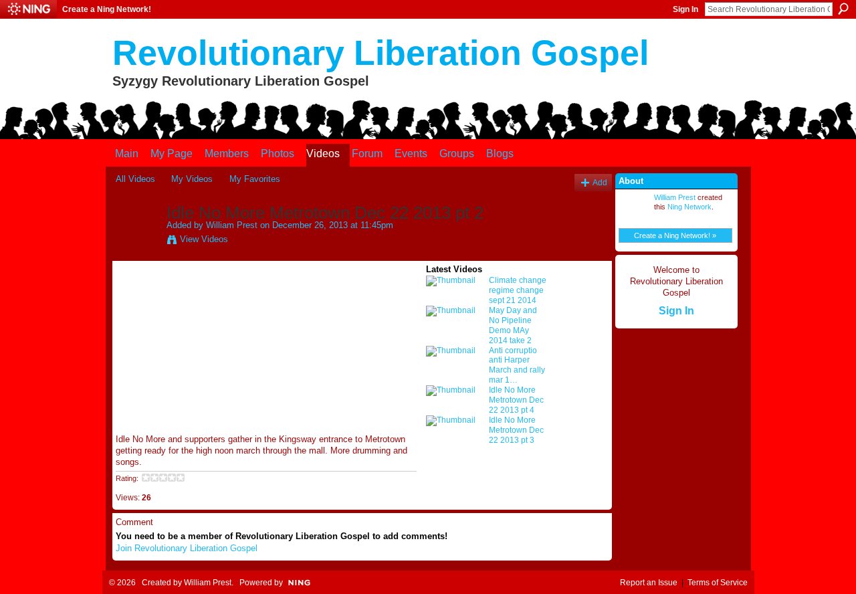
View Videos (204, 239)
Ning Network (689, 207)
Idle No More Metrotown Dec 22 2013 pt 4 (516, 400)
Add (600, 182)
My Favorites (254, 179)
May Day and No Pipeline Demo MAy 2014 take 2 (513, 325)
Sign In (685, 9)
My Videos (192, 179)
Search (843, 9)
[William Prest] (140, 241)
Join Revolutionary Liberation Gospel (186, 548)
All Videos (135, 179)
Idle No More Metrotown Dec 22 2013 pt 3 (516, 430)
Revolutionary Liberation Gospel (380, 52)
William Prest (231, 225)
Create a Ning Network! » (675, 235)
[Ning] (28, 9)
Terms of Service (717, 582)
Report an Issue (648, 582)
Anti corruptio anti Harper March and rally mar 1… (517, 365)
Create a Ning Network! (106, 9)
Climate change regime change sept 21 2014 (517, 290)
